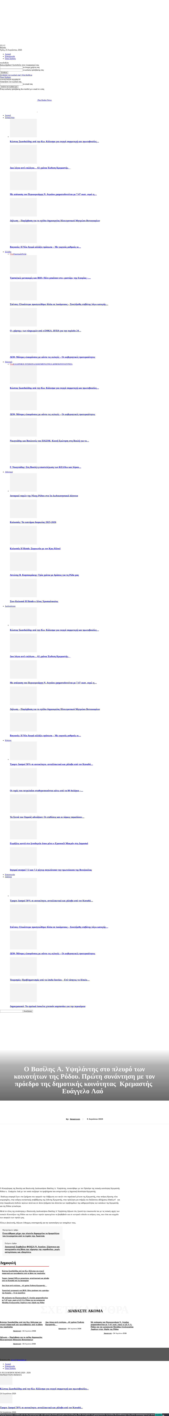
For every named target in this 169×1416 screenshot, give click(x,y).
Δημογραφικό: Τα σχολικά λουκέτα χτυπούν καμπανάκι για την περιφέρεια (47, 1006)
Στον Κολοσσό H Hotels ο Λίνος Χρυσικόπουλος (34, 601)
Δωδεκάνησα (10, 606)
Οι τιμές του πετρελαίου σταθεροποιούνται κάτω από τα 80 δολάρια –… (46, 790)
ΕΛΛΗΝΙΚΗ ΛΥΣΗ (21, 364)
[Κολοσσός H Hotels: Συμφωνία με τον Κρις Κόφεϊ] (23, 544)
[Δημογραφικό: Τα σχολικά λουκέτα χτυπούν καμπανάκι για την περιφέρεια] (23, 1001)
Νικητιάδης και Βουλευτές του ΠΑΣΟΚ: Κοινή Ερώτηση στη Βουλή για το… (49, 440)
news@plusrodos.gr (18, 1360)
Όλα (11, 254)
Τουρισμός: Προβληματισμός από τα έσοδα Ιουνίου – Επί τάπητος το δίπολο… (50, 980)
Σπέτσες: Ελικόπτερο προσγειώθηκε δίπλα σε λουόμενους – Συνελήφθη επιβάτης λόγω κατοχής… (59, 304)
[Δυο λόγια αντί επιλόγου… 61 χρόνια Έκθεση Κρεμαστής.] (23, 163)
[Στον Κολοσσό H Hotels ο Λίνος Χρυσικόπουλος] (23, 596)
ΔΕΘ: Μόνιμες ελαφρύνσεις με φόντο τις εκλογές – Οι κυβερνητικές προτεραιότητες (52, 357)
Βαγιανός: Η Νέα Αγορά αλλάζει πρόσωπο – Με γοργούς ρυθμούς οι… (45, 247)
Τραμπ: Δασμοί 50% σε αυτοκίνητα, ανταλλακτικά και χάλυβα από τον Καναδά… (51, 764)
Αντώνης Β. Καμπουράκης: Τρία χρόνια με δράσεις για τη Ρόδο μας (44, 575)
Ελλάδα (8, 252)
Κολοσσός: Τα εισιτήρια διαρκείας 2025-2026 (33, 522)
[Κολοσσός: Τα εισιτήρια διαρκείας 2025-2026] (23, 517)
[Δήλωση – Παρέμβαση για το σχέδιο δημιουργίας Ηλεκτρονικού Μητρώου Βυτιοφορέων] (23, 216)
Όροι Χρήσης (10, 59)
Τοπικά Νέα (9, 118)
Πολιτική (8, 362)
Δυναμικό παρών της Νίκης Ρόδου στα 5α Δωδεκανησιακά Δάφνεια (44, 495)
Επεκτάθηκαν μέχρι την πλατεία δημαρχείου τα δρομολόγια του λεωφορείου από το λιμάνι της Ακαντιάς (30, 1234)
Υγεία (24, 254)
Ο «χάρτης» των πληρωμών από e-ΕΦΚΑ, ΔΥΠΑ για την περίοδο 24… (45, 330)
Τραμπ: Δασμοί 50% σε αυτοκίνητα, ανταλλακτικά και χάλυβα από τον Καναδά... (41, 1407)
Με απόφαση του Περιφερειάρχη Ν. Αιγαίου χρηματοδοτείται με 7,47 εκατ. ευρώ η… (53, 194)
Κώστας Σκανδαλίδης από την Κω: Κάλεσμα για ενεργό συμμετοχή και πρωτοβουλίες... (44, 1388)
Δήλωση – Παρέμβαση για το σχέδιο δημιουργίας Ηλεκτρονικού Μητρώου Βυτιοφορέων (55, 220)
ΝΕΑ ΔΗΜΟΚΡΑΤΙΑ (56, 364)
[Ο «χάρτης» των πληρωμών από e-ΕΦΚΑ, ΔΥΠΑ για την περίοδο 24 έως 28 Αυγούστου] (23, 326)
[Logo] (19, 111)
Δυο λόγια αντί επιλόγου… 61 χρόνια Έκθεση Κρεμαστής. (40, 167)
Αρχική (8, 54)
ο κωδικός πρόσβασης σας (33, 70)
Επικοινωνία (10, 56)
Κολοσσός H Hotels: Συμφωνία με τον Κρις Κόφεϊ (35, 548)
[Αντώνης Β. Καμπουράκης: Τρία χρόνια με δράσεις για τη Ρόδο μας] (23, 570)
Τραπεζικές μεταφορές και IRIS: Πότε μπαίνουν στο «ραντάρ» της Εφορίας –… (50, 278)
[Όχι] (163, 1415)
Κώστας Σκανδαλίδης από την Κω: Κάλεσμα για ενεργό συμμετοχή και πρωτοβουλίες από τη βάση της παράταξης (23, 1272)
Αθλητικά (9, 472)
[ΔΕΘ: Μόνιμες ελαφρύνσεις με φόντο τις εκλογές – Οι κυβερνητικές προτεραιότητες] (23, 352)
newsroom (75, 1119)
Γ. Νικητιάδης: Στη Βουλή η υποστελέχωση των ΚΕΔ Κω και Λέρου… (45, 467)
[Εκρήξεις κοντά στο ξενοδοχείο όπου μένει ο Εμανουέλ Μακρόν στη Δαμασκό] (23, 839)
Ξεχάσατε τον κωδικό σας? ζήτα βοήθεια (16, 75)
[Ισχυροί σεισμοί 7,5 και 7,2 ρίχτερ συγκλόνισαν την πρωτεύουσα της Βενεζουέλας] (23, 865)
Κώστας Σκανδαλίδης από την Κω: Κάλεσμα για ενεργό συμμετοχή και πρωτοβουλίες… (54, 141)
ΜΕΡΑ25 (44, 364)
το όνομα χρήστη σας (31, 67)
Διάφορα (8, 877)
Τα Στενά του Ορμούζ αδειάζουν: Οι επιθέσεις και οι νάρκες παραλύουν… (47, 817)
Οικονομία (17, 254)
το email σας (28, 84)
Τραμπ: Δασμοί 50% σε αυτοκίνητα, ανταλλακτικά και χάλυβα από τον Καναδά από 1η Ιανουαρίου (25, 1279)
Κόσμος (8, 740)
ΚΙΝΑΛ (33, 364)
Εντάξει (158, 1415)
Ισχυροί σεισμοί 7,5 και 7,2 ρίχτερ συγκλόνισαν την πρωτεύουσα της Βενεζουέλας (51, 870)
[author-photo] (6, 1331)
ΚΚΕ (38, 364)
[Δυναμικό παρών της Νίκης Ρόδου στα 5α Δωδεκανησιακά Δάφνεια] (23, 491)
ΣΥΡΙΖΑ (68, 364)
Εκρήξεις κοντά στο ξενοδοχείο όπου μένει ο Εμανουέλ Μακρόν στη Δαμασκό (49, 843)
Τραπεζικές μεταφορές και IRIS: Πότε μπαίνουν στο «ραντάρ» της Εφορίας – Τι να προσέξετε (25, 1291)
